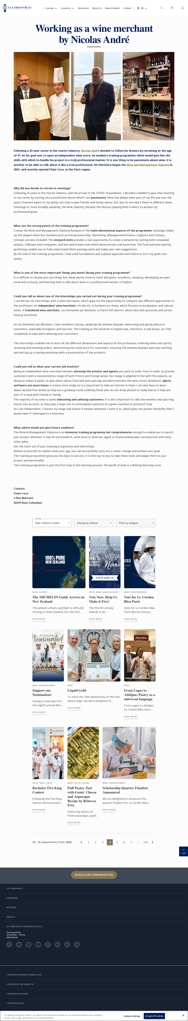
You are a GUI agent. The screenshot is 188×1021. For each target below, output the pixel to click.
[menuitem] (161, 8)
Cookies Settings (132, 1016)
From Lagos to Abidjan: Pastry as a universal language (139, 694)
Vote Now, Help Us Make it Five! (103, 599)
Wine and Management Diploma (148, 165)
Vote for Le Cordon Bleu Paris (139, 599)
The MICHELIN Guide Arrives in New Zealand (58, 599)
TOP (183, 853)
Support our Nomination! (42, 692)
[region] (94, 1016)
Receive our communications (94, 874)
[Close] (183, 1015)
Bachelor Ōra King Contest (47, 790)
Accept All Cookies (154, 1016)
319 (145, 842)
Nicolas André (90, 150)
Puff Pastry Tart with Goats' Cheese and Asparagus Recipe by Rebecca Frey (82, 796)
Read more (39, 619)
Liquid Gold (76, 690)
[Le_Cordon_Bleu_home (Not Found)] (17, 8)
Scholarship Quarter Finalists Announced (125, 790)
